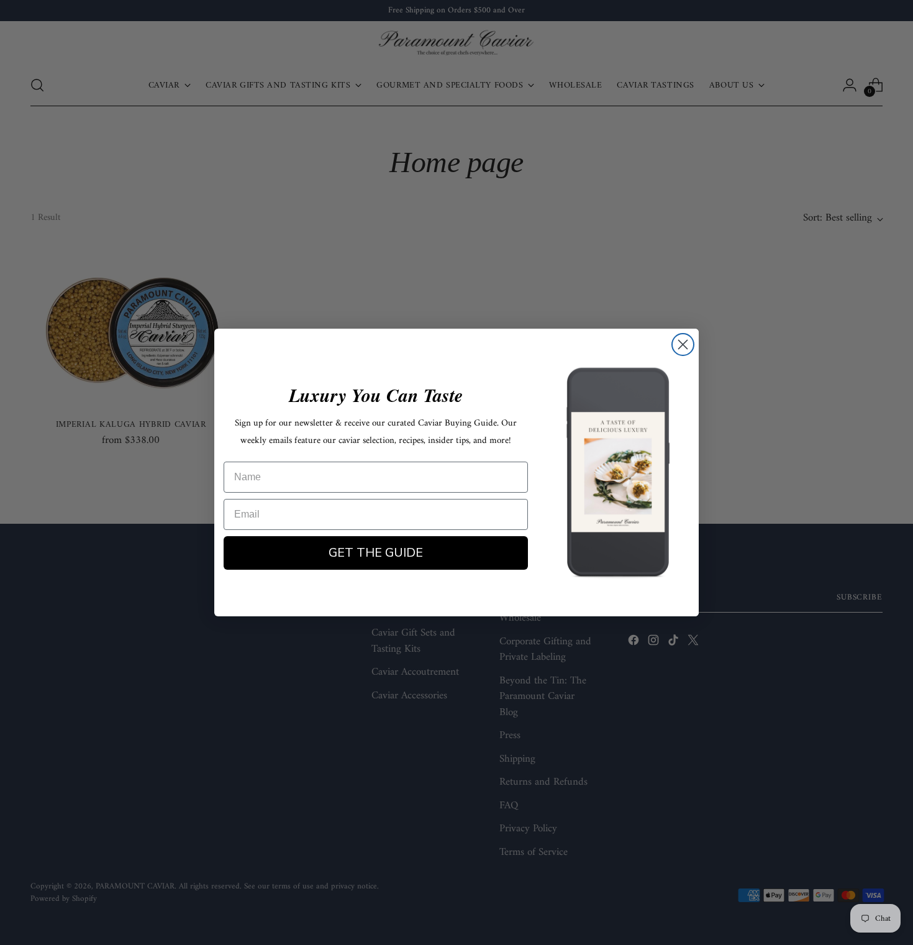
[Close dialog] (683, 344)
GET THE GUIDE (376, 552)
